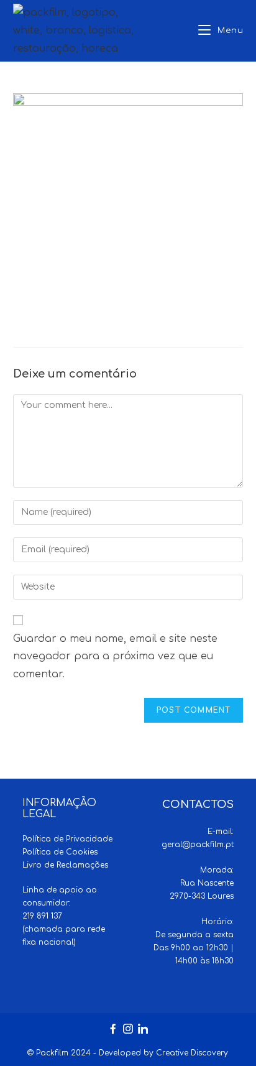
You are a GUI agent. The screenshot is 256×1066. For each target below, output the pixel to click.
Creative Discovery (192, 1053)
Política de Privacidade (67, 839)
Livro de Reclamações (65, 865)
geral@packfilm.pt (198, 844)
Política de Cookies (60, 852)
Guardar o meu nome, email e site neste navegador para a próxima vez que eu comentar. (115, 656)
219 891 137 (42, 916)
